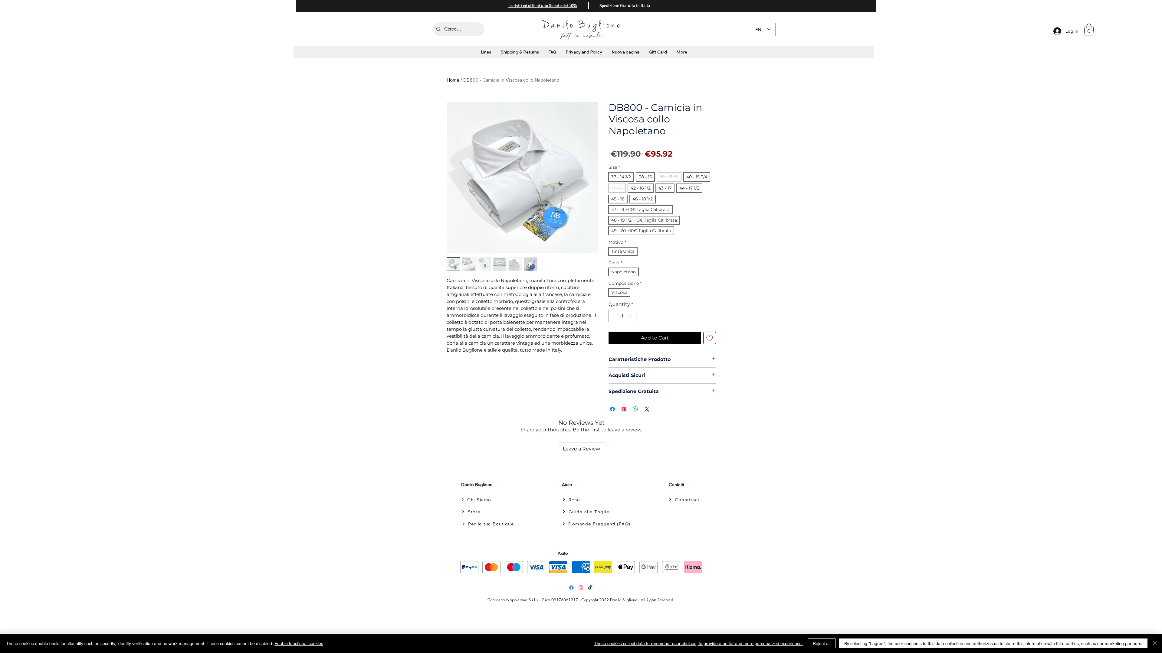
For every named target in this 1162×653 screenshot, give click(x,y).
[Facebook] (571, 587)
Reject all (821, 643)
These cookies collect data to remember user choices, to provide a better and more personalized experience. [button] (698, 643)
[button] (1089, 29)
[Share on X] (647, 409)
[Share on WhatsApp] (635, 409)
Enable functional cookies (298, 643)
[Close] (1154, 643)
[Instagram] (581, 587)
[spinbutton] (622, 316)
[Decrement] (613, 316)
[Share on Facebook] (612, 409)
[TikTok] (590, 587)
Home (453, 80)
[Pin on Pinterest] (624, 409)
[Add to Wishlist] (709, 338)
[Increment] (631, 316)
